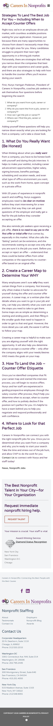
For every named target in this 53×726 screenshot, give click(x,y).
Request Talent (16, 519)
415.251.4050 (16, 678)
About (5, 617)
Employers (31, 617)
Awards (30, 623)
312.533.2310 (16, 647)
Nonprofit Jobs (17, 468)
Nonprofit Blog (33, 620)
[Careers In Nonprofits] (26, 5)
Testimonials (8, 620)
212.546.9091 (16, 694)
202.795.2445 (16, 663)
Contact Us (8, 457)
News (5, 468)
